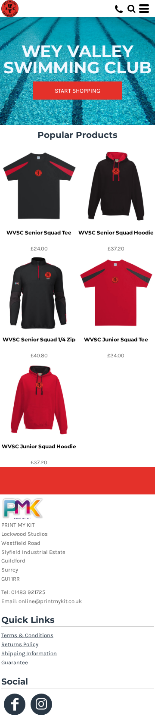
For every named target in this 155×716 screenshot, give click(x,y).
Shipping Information (29, 653)
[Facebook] (14, 704)
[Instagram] (41, 704)
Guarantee (14, 662)
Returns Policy (19, 644)
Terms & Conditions (27, 635)
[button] (131, 8)
